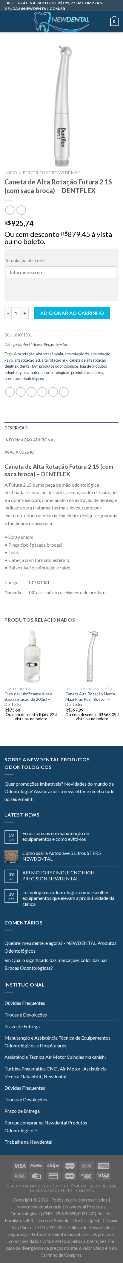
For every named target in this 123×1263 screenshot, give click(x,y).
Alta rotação (24, 353)
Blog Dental (103, 1186)
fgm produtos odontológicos (55, 366)
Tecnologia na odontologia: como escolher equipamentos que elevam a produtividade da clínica (68, 897)
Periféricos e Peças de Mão (52, 172)
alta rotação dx (76, 353)
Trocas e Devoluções (25, 1014)
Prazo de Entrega (22, 1026)
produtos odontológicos (24, 378)
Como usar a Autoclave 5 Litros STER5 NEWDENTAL (61, 855)
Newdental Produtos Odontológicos (46, 1186)
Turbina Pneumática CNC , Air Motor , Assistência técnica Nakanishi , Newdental (55, 1072)
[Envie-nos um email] (60, 799)
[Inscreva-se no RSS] (74, 799)
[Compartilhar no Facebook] (21, 392)
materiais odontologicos (50, 372)
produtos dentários (87, 372)
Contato (85, 1190)
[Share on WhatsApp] (10, 392)
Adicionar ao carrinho (72, 313)
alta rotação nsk (54, 360)
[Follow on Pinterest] (67, 799)
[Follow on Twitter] (52, 799)
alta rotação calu (49, 353)
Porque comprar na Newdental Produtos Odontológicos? (45, 1126)
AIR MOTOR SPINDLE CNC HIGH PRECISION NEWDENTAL (58, 875)
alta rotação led (27, 360)
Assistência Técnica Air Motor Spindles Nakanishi (55, 1057)
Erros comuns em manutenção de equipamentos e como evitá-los (55, 836)
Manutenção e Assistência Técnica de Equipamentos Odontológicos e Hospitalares (57, 1041)
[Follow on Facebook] (38, 799)
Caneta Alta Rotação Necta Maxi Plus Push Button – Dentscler (90, 699)
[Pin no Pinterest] (53, 392)
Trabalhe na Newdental (28, 1142)
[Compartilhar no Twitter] (31, 392)
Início (10, 172)
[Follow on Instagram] (45, 799)
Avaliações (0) (19, 452)
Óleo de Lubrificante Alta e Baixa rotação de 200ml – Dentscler (28, 699)
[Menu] (8, 22)
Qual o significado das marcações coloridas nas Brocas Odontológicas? (55, 964)
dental (25, 366)
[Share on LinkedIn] (64, 392)
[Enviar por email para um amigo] (42, 392)
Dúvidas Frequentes (24, 1003)
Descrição (16, 427)
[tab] (61, 428)
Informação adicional (30, 439)
